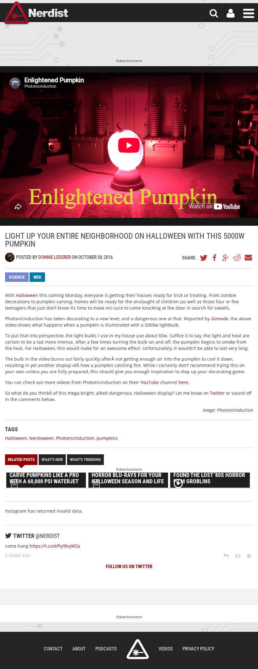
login (231, 13)
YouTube (149, 382)
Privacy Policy (198, 649)
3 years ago (18, 556)
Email (248, 257)
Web (37, 277)
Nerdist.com (137, 649)
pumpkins (107, 438)
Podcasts (106, 649)
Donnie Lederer (54, 257)
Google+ (226, 257)
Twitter (204, 257)
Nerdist (35, 13)
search (214, 13)
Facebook (215, 257)
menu (248, 13)
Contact (53, 649)
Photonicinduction (75, 438)
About (79, 649)
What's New (52, 459)
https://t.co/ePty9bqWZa (55, 546)
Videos (166, 649)
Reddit (237, 257)
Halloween (27, 295)
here (183, 382)
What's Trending (85, 459)
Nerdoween (41, 438)
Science (17, 277)
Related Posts (21, 459)
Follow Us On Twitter (129, 566)
